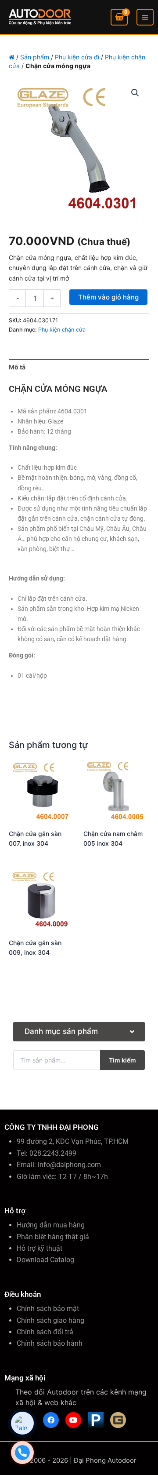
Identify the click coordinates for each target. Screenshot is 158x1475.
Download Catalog (45, 1260)
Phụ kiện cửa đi (77, 57)
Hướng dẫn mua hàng (51, 1225)
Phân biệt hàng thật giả (53, 1237)
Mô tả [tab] (17, 367)
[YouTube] (73, 1420)
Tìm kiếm (122, 1060)
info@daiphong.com (69, 1165)
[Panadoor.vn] (96, 1420)
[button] (135, 93)
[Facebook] (51, 1420)
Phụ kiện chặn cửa (62, 329)
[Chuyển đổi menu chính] (145, 17)
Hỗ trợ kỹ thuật (39, 1248)
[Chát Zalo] (22, 1423)
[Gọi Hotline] (22, 1452)
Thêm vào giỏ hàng (108, 297)
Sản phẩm (34, 57)
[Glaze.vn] (118, 1420)
